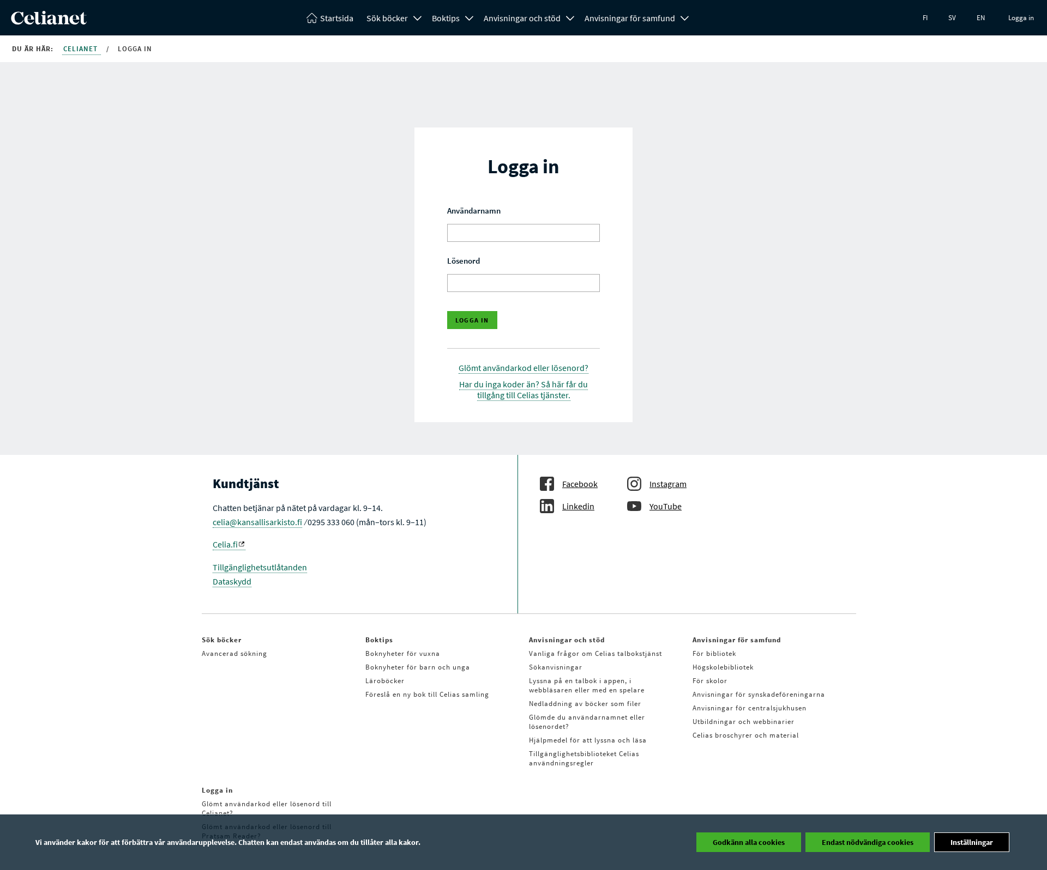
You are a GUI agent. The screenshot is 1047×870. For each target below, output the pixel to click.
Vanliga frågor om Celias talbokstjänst (595, 653)
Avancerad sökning (234, 653)
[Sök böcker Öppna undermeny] (417, 17)
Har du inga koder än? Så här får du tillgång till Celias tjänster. (523, 389)
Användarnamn (474, 210)
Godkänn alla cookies (749, 842)
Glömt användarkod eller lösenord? (523, 367)
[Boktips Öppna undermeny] (469, 17)
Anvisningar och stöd (522, 18)
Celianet (81, 48)
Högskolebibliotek (723, 667)
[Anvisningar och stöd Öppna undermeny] (570, 17)
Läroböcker (385, 680)
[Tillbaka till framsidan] (49, 21)
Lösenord (463, 260)
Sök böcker (387, 18)
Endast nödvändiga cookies (867, 842)
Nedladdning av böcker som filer (585, 703)
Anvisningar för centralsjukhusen (750, 708)
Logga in (1021, 17)
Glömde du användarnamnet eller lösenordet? (587, 722)
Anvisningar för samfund (630, 18)
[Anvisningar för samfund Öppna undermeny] (685, 17)
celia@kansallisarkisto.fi (257, 521)
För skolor (710, 680)
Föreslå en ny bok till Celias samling (427, 694)
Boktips (446, 18)
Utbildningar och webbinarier (744, 721)
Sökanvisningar (555, 667)
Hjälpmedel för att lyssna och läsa (588, 740)
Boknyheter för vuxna (402, 653)
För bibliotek (714, 653)
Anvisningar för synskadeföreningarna (759, 694)
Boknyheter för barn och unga (417, 667)
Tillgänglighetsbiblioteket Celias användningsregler (584, 758)
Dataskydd (232, 581)
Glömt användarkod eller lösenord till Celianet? (267, 808)
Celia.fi (225, 544)
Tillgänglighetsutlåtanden (260, 567)
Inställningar (971, 842)
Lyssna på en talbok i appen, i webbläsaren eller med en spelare (587, 685)
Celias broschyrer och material (746, 735)
